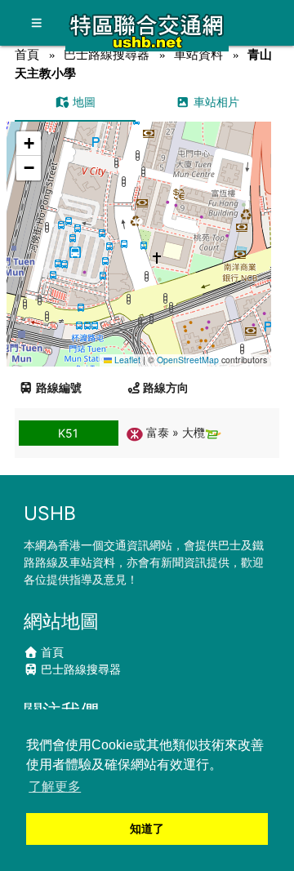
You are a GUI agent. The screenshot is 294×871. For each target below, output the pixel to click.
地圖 (82, 102)
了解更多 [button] (55, 786)
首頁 (27, 54)
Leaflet (126, 359)
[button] (139, 228)
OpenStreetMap (188, 359)
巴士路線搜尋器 (106, 54)
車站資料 (198, 54)
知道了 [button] (147, 828)
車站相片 (214, 102)
